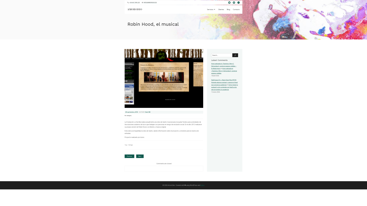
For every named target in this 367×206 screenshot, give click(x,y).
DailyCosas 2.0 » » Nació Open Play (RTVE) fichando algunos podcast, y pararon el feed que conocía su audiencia (224, 82)
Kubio (202, 185)
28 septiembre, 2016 (131, 112)
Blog (228, 9)
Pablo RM (147, 112)
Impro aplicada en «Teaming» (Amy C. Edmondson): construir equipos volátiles (224, 71)
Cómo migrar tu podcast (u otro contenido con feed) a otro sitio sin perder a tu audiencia (224, 87)
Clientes (221, 9)
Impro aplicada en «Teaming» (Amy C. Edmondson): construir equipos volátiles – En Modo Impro (223, 66)
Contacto (236, 9)
